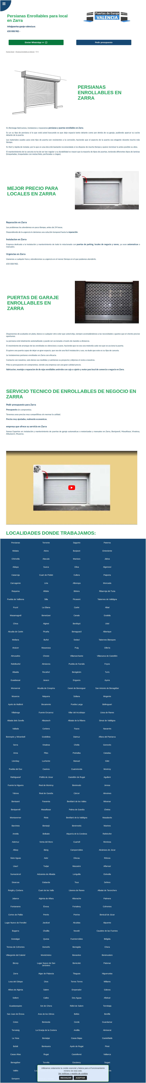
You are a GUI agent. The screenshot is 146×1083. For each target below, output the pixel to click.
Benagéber (15, 1062)
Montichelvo (46, 955)
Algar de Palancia (46, 973)
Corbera (46, 729)
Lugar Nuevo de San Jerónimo (46, 964)
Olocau (76, 858)
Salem (46, 990)
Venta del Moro (46, 842)
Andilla (77, 1030)
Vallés (15, 1071)
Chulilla (46, 931)
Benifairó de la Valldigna (76, 818)
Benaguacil (76, 632)
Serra (15, 745)
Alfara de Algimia (15, 990)
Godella (107, 615)
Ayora (107, 680)
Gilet (107, 761)
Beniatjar (46, 1038)
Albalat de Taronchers (107, 890)
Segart (107, 1062)
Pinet (107, 1046)
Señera (107, 882)
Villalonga (15, 712)
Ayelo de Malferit (15, 704)
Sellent (16, 998)
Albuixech (46, 720)
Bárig (46, 850)
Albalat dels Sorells (15, 720)
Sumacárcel (15, 874)
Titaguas (76, 973)
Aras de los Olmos (46, 1014)
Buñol (46, 640)
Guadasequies (15, 1006)
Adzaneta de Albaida (46, 874)
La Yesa (15, 1038)
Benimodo (76, 785)
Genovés (107, 745)
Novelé (77, 931)
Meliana (15, 640)
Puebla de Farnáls (77, 664)
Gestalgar (15, 939)
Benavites (76, 955)
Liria (46, 583)
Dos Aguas (76, 998)
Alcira (46, 551)
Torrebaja (107, 1006)
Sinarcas (15, 882)
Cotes (15, 1022)
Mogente (107, 696)
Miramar (107, 801)
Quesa (46, 939)
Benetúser (46, 615)
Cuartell (76, 842)
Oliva (76, 567)
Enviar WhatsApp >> (34, 42)
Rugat (46, 1054)
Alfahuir (107, 998)
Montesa (107, 842)
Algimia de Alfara (46, 898)
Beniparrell (15, 809)
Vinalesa (46, 745)
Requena (16, 591)
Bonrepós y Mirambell (15, 737)
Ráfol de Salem (76, 1006)
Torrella (46, 1062)
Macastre (77, 866)
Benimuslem (107, 955)
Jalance (15, 898)
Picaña (46, 632)
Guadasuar (15, 680)
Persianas (15, 543)
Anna (15, 753)
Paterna (107, 543)
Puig (77, 648)
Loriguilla (77, 874)
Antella (16, 834)
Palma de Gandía (76, 809)
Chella (76, 745)
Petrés (46, 915)
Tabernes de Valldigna (107, 599)
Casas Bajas (76, 1038)
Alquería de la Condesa (76, 834)
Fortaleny (77, 906)
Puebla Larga (77, 704)
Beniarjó (46, 826)
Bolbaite (46, 834)
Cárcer (77, 793)
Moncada (107, 583)
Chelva (107, 809)
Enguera (76, 680)
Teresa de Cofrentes (16, 947)
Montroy (107, 769)
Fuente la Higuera (15, 785)
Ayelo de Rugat (76, 1046)
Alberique (107, 632)
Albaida (15, 672)
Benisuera (46, 1046)
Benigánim (76, 672)
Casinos (46, 769)
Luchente (46, 761)
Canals (77, 615)
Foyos (107, 664)
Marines (107, 826)
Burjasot (76, 551)
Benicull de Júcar (107, 915)
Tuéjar (46, 866)
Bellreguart (107, 704)
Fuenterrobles (77, 939)
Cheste (46, 656)
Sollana (76, 696)
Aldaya (16, 567)
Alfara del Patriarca (107, 737)
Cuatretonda (76, 769)
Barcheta (16, 826)
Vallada (15, 729)
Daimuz (76, 737)
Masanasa (46, 648)
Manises (76, 559)
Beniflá (107, 1014)
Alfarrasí (107, 866)
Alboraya (77, 583)
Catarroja (16, 575)
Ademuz (15, 842)
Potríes (76, 915)
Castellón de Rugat (76, 777)
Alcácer (15, 648)
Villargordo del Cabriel (15, 955)
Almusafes (15, 656)
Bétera (77, 591)
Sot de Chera (46, 1006)
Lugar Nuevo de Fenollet (15, 923)
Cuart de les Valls (46, 890)
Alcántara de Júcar (107, 850)
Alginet (46, 623)
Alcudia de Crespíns (46, 688)
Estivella (107, 874)
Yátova (16, 793)
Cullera (77, 575)
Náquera (46, 696)
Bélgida (107, 939)
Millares (107, 981)
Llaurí (15, 866)
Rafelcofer (107, 834)
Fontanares (16, 906)
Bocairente (46, 704)
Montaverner (15, 818)
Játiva (107, 559)
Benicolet (77, 963)
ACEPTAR (80, 1078)
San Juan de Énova (15, 1014)
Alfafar (46, 591)
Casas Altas (15, 1054)
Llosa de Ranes (107, 712)
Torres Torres (77, 981)
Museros (15, 696)
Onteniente (107, 551)
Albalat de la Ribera (76, 720)
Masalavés (107, 818)
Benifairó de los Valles (76, 801)
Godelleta (46, 737)
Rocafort (46, 672)
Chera (107, 947)
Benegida (77, 947)
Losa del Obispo (15, 981)
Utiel (107, 623)
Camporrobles (76, 850)
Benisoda (46, 1022)
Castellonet (77, 1054)
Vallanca (107, 1054)
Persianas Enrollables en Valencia (24, 52)
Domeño (46, 947)
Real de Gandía (46, 793)
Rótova (107, 858)
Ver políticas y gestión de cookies (73, 1073)
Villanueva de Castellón (107, 656)
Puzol (15, 607)
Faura (76, 729)
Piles (46, 753)
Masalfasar (46, 809)
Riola (46, 818)
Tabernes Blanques (107, 640)
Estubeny (77, 1062)
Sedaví (77, 640)
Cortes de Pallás (15, 915)
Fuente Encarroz (46, 712)
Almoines (107, 793)
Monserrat (15, 688)
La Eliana (46, 607)
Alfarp (15, 850)
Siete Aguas (15, 858)
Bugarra (15, 931)
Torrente (46, 543)
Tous (77, 882)
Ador (46, 858)
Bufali (15, 1046)
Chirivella (16, 559)
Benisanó (16, 801)
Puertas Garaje (10, 52)
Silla (46, 599)
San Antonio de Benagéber (107, 688)
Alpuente (107, 923)
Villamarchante (76, 656)
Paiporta (107, 575)
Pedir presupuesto (103, 42)
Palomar (107, 963)
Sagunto (76, 543)
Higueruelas (107, 973)
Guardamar (107, 1022)
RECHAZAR (65, 1078)
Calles (46, 998)
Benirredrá (76, 826)
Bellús (76, 1014)
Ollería (107, 648)
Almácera (46, 664)
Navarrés (107, 729)
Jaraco (46, 680)
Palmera (107, 898)
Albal (107, 607)
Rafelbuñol (15, 664)
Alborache (76, 898)
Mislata (15, 551)
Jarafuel (46, 923)
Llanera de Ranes (76, 890)
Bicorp (15, 963)
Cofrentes (107, 906)
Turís (107, 672)
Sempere (16, 1079)
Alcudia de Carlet (15, 632)
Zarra (15, 973)
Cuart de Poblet (46, 575)
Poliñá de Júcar (46, 777)
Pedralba (77, 753)
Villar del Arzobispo (76, 712)
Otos (46, 981)
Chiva (15, 623)
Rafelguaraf (15, 777)
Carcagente (15, 583)
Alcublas (76, 923)
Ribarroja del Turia (107, 591)
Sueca (46, 567)
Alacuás (46, 559)
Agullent (107, 777)
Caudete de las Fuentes (107, 931)
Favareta (46, 801)
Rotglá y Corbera (15, 890)
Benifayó (76, 623)
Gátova (107, 990)
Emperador (77, 990)
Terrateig (15, 1030)
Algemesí (107, 567)
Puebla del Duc (15, 769)
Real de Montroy (46, 785)
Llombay (15, 761)
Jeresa (107, 785)
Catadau (107, 753)
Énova (46, 906)
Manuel (76, 761)
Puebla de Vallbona (15, 599)
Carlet (76, 607)
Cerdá (76, 1022)
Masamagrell (15, 615)
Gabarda (46, 882)
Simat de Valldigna (107, 720)
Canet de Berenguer (77, 688)
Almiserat (107, 1030)
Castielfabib (107, 1038)
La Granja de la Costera (46, 1030)
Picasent (76, 599)
